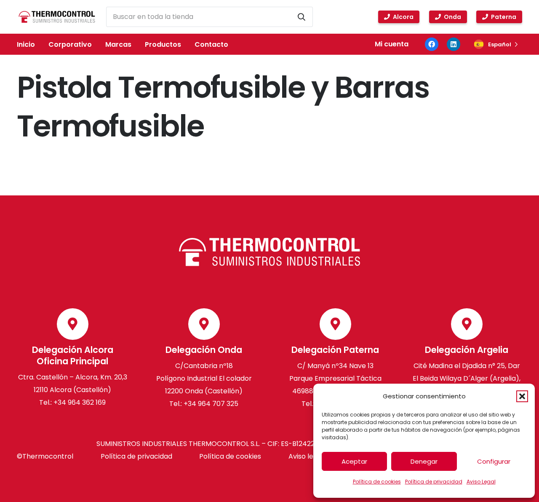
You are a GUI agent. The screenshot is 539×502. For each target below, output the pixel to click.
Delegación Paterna (335, 350)
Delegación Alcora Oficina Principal (72, 356)
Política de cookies (377, 481)
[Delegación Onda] (204, 324)
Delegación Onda (203, 350)
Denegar (424, 461)
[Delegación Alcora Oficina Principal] (72, 324)
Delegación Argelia (466, 350)
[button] (522, 396)
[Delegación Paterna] (335, 324)
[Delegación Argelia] (467, 324)
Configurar (493, 461)
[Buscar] (301, 16)
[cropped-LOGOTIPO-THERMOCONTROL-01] (57, 16)
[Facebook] (431, 44)
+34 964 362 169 (79, 403)
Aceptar (354, 461)
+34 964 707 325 (211, 404)
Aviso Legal (481, 481)
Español (499, 44)
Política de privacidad (433, 481)
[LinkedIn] (453, 44)
